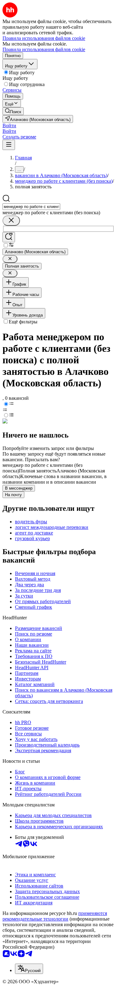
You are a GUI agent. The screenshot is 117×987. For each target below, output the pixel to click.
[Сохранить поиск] (8, 237)
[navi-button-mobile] (8, 145)
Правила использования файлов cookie (43, 49)
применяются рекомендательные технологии (54, 916)
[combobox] (31, 206)
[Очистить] (11, 220)
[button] (9, 125)
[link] (13, 111)
